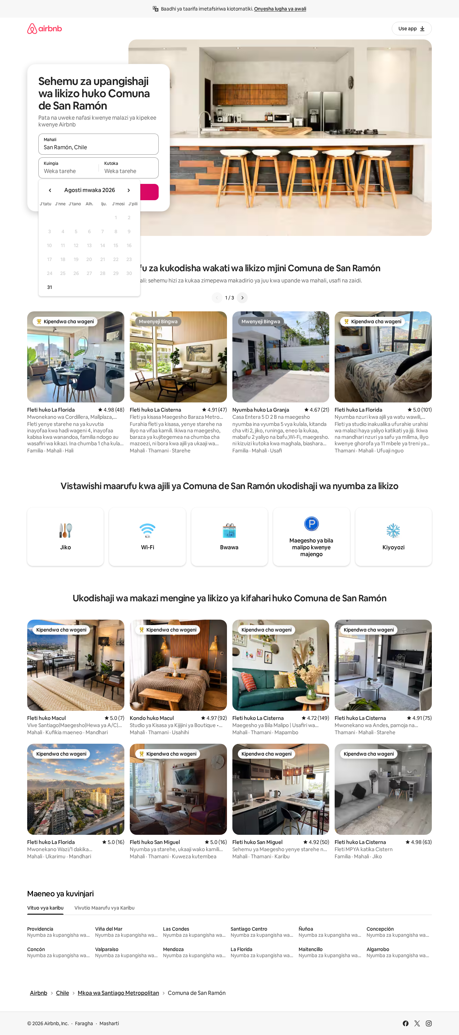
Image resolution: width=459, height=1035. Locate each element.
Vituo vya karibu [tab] (45, 908)
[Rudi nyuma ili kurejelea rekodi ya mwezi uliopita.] (50, 190)
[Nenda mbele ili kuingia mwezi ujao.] (128, 190)
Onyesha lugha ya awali (280, 9)
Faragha (84, 1023)
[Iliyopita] (217, 297)
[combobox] (98, 147)
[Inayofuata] (242, 297)
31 (49, 287)
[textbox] (68, 171)
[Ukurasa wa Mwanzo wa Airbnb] (44, 28)
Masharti (109, 1023)
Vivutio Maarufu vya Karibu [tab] (104, 908)
